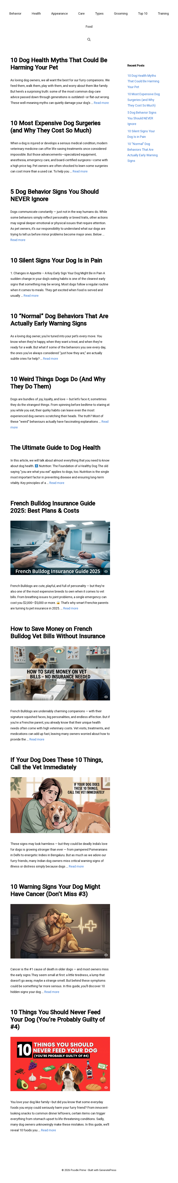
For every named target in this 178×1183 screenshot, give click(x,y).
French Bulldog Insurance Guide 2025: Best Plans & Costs (52, 507)
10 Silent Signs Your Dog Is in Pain (56, 260)
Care (81, 13)
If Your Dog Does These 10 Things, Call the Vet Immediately (56, 763)
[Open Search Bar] (89, 39)
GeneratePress (107, 1170)
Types (99, 13)
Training (163, 13)
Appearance (59, 13)
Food (89, 26)
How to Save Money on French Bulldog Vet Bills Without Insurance (57, 632)
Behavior (15, 13)
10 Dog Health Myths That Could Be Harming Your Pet (143, 81)
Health (36, 13)
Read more (101, 103)
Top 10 (142, 13)
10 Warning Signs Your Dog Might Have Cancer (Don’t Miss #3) (55, 890)
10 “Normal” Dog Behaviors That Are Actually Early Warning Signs (59, 320)
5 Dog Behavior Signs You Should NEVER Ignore (141, 118)
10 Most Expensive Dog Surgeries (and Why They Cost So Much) (55, 127)
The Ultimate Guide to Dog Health (55, 447)
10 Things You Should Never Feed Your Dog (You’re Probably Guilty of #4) (57, 1019)
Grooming (121, 13)
